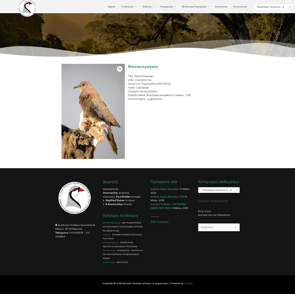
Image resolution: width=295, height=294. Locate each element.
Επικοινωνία (240, 6)
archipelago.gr (110, 242)
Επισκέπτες (221, 6)
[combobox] (272, 7)
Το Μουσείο (127, 6)
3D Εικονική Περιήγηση (194, 6)
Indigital (188, 283)
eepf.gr (106, 234)
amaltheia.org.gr (111, 222)
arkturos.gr (109, 262)
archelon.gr (109, 250)
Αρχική (111, 6)
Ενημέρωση (166, 6)
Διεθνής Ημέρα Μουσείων (165, 189)
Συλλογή (147, 6)
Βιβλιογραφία (160, 221)
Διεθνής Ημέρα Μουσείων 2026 (168, 196)
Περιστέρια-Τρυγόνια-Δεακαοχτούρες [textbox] (271, 6)
